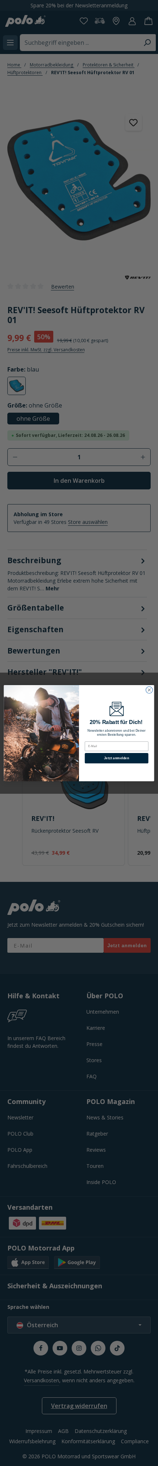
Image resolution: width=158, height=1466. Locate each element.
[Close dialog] (149, 690)
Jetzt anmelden (116, 758)
